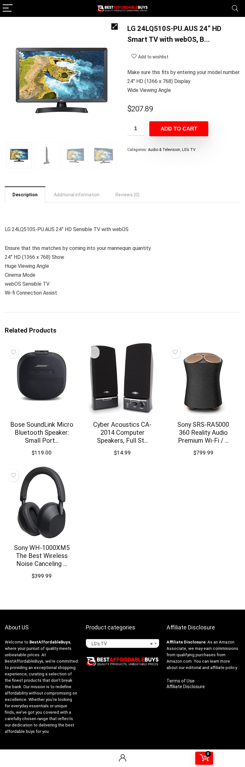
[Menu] (7, 8)
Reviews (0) (127, 194)
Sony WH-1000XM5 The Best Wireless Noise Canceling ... (42, 556)
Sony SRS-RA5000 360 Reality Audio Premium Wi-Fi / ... (203, 432)
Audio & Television (164, 149)
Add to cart (178, 129)
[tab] (25, 194)
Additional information (77, 194)
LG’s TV (189, 149)
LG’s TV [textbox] (121, 643)
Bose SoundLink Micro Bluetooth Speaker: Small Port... (41, 432)
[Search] (235, 8)
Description (25, 194)
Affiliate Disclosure (186, 686)
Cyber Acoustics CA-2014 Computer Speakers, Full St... (122, 432)
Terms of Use (181, 680)
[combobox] (123, 643)
